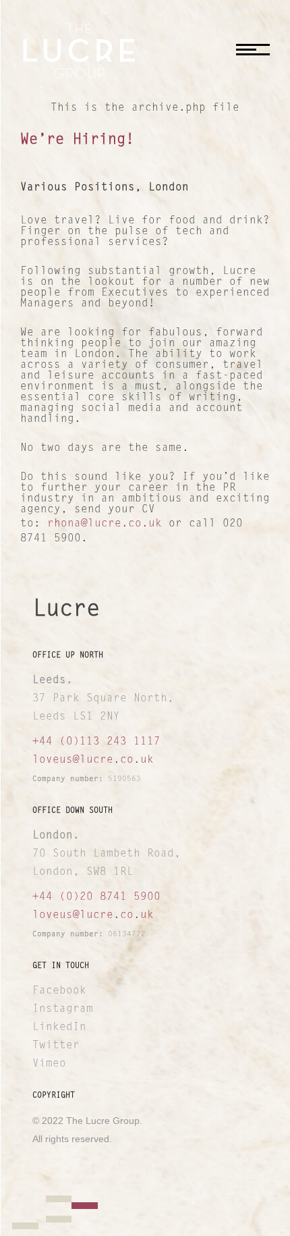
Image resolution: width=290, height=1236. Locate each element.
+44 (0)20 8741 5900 (96, 897)
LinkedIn (59, 1027)
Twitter (56, 1045)
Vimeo (49, 1063)
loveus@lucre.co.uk (93, 760)
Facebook (59, 991)
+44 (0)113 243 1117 (96, 741)
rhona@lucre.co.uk (104, 523)
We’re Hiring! (77, 140)
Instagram (62, 1009)
